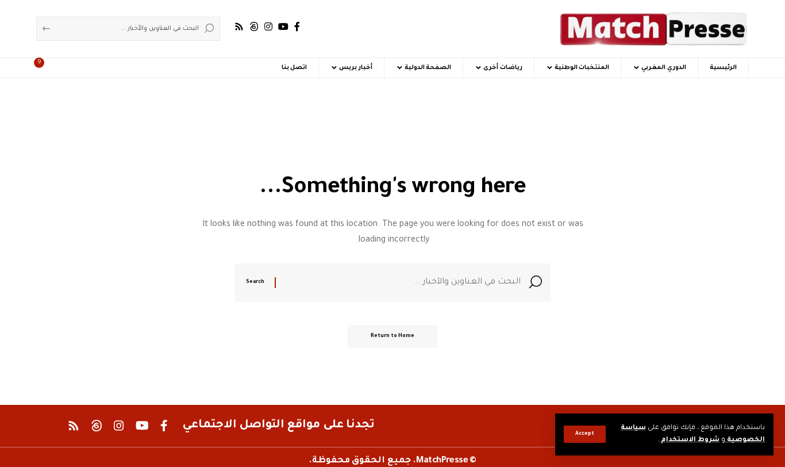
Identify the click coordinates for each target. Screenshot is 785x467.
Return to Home (392, 336)
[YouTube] (283, 27)
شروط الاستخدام (689, 440)
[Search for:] (402, 282)
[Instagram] (268, 27)
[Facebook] (297, 27)
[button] (585, 434)
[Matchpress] (654, 29)
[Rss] (239, 27)
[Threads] (254, 27)
